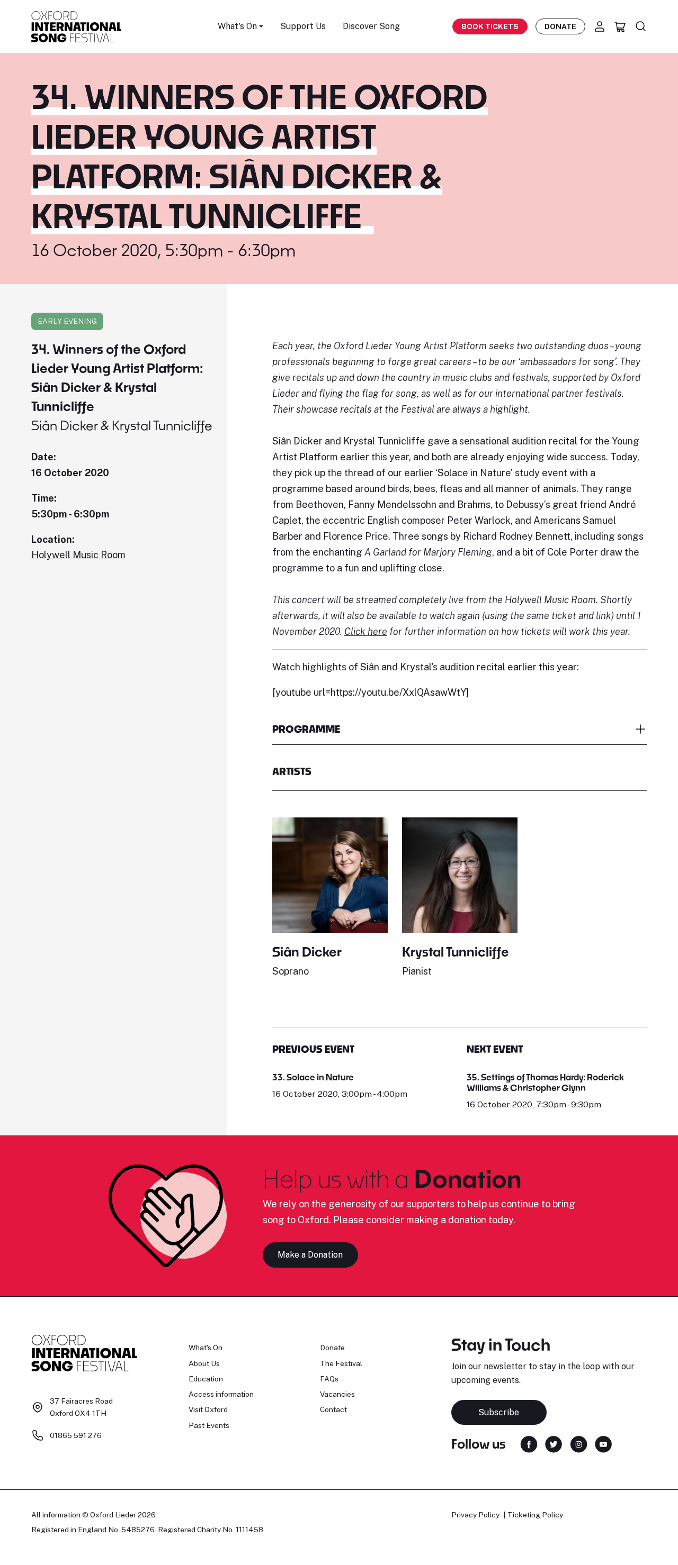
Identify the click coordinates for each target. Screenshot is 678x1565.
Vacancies (337, 1394)
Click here (365, 631)
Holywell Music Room (78, 554)
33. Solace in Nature (313, 1077)
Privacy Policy (475, 1515)
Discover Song (371, 26)
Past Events (209, 1425)
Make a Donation (310, 1255)
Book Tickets (490, 26)
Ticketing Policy (535, 1515)
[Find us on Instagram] (578, 1443)
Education (206, 1379)
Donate (560, 26)
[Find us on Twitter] (553, 1443)
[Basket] (620, 26)
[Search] (641, 26)
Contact (333, 1409)
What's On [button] (237, 26)
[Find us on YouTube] (603, 1443)
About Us (204, 1363)
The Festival (341, 1363)
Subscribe (498, 1412)
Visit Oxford (208, 1409)
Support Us (303, 26)
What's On (205, 1347)
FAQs (329, 1379)
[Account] (599, 26)
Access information (221, 1394)
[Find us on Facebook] (529, 1443)
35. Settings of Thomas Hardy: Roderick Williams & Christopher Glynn (545, 1082)
